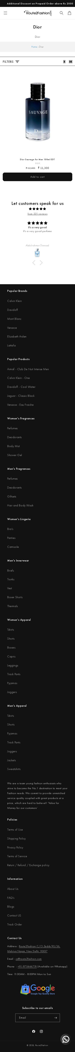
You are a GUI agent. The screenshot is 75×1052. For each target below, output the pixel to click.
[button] (62, 13)
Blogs (10, 906)
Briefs (10, 570)
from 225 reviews (38, 214)
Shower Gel (14, 455)
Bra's (10, 529)
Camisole (13, 547)
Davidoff (12, 310)
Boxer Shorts (14, 597)
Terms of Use (15, 829)
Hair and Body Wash (20, 505)
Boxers (11, 647)
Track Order (14, 924)
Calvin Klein (14, 301)
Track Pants (13, 674)
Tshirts (10, 630)
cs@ (18, 959)
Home (34, 46)
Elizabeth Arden (17, 336)
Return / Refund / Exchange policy (28, 865)
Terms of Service (17, 856)
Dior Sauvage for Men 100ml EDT (37, 159)
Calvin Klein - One (18, 378)
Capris (11, 656)
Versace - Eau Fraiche (20, 405)
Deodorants (14, 437)
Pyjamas (12, 683)
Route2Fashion (41, 1045)
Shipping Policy (16, 838)
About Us (12, 889)
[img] (37, 208)
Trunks (10, 579)
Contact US (14, 915)
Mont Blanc (14, 319)
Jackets (11, 760)
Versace (12, 328)
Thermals (12, 606)
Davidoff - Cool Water (21, 387)
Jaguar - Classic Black (20, 396)
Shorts (11, 638)
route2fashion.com (31, 959)
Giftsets (11, 496)
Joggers (12, 692)
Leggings (12, 665)
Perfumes (12, 428)
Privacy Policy (15, 847)
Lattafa (11, 345)
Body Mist (13, 446)
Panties (11, 538)
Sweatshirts (14, 769)
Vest (9, 588)
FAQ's (10, 898)
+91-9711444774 (27, 966)
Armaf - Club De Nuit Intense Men (28, 369)
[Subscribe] (56, 1018)
